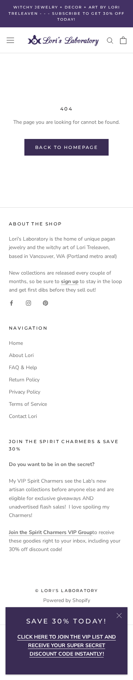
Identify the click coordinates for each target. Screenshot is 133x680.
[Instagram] (28, 302)
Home (16, 343)
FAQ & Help (23, 367)
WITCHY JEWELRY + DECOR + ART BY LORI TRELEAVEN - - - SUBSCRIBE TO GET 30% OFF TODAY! (66, 13)
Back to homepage (66, 147)
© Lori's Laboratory (66, 590)
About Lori (21, 355)
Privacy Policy (24, 391)
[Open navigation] (10, 40)
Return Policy (24, 379)
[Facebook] (11, 302)
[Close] (119, 615)
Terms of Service (28, 404)
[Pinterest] (45, 302)
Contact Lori (23, 416)
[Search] (110, 40)
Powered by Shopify (66, 600)
